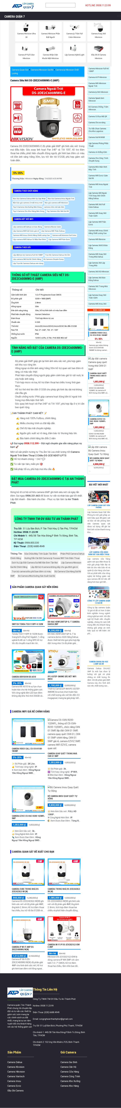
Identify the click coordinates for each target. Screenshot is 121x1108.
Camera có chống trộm (98, 152)
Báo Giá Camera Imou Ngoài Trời (61, 199)
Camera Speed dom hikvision (96, 99)
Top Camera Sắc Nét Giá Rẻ (58, 211)
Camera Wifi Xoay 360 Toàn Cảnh (97, 214)
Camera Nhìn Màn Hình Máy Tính (98, 168)
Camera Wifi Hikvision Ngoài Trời (97, 84)
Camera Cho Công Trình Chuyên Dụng (98, 159)
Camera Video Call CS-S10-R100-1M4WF (98, 334)
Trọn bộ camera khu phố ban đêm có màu (31, 571)
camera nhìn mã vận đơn (54, 207)
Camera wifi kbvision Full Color (64, 235)
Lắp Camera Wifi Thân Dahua (52, 231)
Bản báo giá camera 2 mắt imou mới (27, 203)
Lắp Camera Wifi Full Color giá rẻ (26, 231)
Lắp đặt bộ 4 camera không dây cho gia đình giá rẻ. (54, 567)
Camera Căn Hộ (68, 1067)
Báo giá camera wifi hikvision (56, 203)
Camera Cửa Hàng (69, 1071)
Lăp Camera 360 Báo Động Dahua (97, 279)
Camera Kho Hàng (69, 1085)
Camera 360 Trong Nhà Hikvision (98, 287)
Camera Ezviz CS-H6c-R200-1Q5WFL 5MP (98, 421)
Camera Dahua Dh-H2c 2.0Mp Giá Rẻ (98, 663)
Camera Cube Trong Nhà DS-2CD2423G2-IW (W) (25, 890)
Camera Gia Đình (68, 1062)
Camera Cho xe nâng (97, 123)
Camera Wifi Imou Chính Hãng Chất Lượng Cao (31, 235)
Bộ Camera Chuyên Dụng (53, 259)
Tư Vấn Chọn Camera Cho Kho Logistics (97, 130)
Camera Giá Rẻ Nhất (97, 137)
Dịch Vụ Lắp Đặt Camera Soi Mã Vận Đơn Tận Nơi (35, 562)
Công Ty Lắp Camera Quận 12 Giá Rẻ (98, 602)
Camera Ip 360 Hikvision (98, 92)
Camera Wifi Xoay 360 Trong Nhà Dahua (97, 255)
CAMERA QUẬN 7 (14, 16)
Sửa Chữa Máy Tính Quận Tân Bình (40, 554)
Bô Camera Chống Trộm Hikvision (98, 108)
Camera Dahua (14, 1062)
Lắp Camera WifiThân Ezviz (59, 239)
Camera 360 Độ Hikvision (99, 272)
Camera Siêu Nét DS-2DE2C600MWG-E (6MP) (34, 80)
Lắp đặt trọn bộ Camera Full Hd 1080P (28, 255)
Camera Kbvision (15, 1067)
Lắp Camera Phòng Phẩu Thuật (98, 144)
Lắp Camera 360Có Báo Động (98, 246)
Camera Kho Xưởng (70, 1081)
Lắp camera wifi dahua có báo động (27, 227)
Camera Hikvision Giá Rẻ (42, 70)
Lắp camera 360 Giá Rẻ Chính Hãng (27, 259)
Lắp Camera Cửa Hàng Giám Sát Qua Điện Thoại (98, 553)
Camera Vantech (15, 1076)
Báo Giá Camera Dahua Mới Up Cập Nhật (29, 199)
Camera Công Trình (70, 1076)
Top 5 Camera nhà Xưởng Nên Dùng (27, 207)
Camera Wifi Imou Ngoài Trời (98, 185)
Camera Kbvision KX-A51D (24, 677)
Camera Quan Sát (20, 70)
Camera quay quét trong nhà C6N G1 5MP (98, 375)
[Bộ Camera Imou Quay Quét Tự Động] (64, 789)
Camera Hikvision (16, 1071)
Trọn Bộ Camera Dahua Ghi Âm (57, 255)
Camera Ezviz (14, 1085)
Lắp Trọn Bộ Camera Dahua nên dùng (28, 263)
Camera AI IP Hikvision (98, 77)
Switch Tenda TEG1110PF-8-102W (27, 624)
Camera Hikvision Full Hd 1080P (99, 70)
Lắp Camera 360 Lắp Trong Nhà (97, 264)
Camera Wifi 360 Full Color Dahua (97, 205)
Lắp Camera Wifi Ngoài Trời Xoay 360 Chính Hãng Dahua (98, 195)
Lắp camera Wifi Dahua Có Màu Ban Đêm (29, 239)
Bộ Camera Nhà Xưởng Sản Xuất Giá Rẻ (36, 576)
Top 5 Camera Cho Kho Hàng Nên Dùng (28, 211)
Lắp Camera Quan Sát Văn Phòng (99, 506)
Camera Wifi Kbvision (97, 239)
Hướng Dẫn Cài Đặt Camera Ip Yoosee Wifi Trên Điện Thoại (52, 558)
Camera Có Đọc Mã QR (98, 116)
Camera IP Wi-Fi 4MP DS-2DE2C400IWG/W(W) (23, 948)
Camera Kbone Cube (52, 227)
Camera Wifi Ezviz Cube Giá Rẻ (98, 177)
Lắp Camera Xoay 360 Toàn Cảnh (97, 296)
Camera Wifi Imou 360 (97, 304)
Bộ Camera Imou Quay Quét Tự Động (99, 459)
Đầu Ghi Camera (15, 1090)
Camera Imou (14, 1081)
